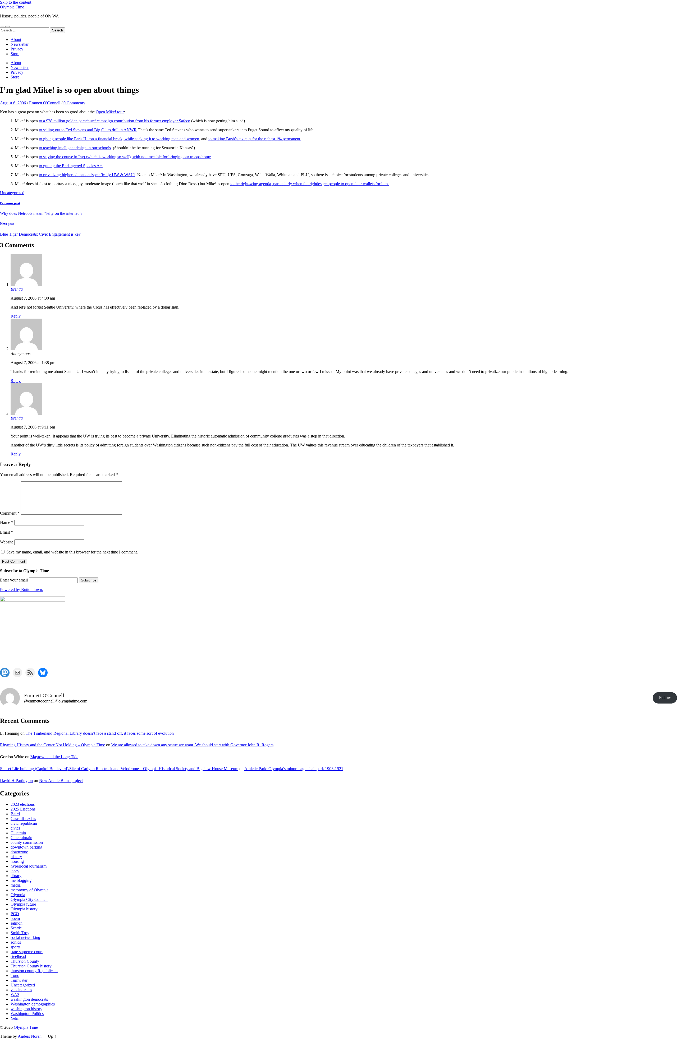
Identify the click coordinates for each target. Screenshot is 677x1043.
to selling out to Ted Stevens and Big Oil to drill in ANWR (88, 130)
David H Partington (16, 780)
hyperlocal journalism (29, 866)
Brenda (17, 289)
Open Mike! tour (110, 112)
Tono (15, 975)
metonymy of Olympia (29, 890)
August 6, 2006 (13, 103)
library (16, 875)
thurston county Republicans (34, 971)
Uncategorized (12, 192)
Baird (15, 814)
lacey (15, 871)
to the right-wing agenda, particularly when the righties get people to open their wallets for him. (309, 183)
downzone (19, 852)
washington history (26, 1009)
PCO (15, 913)
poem (15, 918)
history (16, 856)
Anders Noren (30, 1036)
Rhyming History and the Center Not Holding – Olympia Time (52, 745)
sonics (16, 942)
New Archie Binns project (61, 780)
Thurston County (25, 961)
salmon (16, 923)
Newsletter (20, 44)
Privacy (17, 49)
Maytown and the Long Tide (54, 757)
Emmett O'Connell (44, 103)
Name (6, 522)
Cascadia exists (23, 818)
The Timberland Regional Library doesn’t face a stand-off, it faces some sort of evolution (100, 733)
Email (6, 532)
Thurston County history (31, 966)
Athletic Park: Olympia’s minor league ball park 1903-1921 (293, 768)
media (16, 885)
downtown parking (26, 847)
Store (15, 54)
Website (6, 542)
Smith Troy (20, 932)
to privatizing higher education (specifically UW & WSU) (87, 175)
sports (15, 947)
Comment (10, 513)
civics (15, 828)
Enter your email (14, 580)
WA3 (15, 994)
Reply (16, 316)
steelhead (18, 956)
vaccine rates (21, 990)
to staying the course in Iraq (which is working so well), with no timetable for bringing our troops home (125, 157)
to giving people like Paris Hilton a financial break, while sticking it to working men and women (119, 139)
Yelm (15, 1018)
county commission (27, 842)
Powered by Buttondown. (21, 589)
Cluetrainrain (21, 837)
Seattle (16, 928)
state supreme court (27, 951)
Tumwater (19, 980)
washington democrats (29, 999)
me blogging (21, 880)
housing (17, 861)
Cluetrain (18, 833)
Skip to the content (15, 2)
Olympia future (23, 904)
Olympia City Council (29, 899)
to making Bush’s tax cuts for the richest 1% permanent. (254, 139)
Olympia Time (12, 7)
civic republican (24, 823)
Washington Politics (27, 1013)
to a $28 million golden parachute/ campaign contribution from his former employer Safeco (114, 121)
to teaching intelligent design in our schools (75, 148)
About (16, 39)
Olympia (18, 894)
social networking (25, 937)
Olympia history (24, 909)
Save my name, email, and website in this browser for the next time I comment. (72, 552)
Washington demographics (33, 1004)
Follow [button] (665, 697)
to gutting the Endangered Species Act (71, 166)
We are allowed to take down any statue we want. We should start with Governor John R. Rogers (192, 745)
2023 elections (23, 804)
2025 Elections (23, 809)
